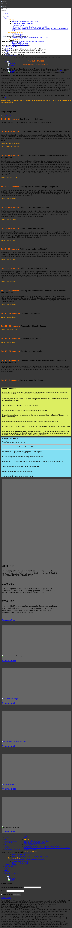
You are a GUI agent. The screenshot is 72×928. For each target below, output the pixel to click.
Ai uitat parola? (6, 898)
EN (13, 65)
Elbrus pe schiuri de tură (20, 45)
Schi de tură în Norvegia (20, 43)
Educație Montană (10, 841)
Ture (6, 18)
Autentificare (17, 894)
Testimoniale (8, 842)
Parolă (3, 891)
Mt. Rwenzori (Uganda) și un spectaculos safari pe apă (30, 37)
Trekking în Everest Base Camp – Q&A (25, 21)
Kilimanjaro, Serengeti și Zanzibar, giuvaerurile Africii (29, 27)
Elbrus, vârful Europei (19, 854)
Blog (6, 846)
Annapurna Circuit (18, 25)
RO (5, 62)
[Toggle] (1, 115)
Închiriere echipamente (12, 55)
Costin (6, 16)
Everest (59, 71)
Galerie (6, 844)
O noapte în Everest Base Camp (22, 23)
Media (6, 847)
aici (5, 97)
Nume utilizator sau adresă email (12, 887)
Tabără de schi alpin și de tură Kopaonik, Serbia (28, 41)
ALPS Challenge (17, 34)
